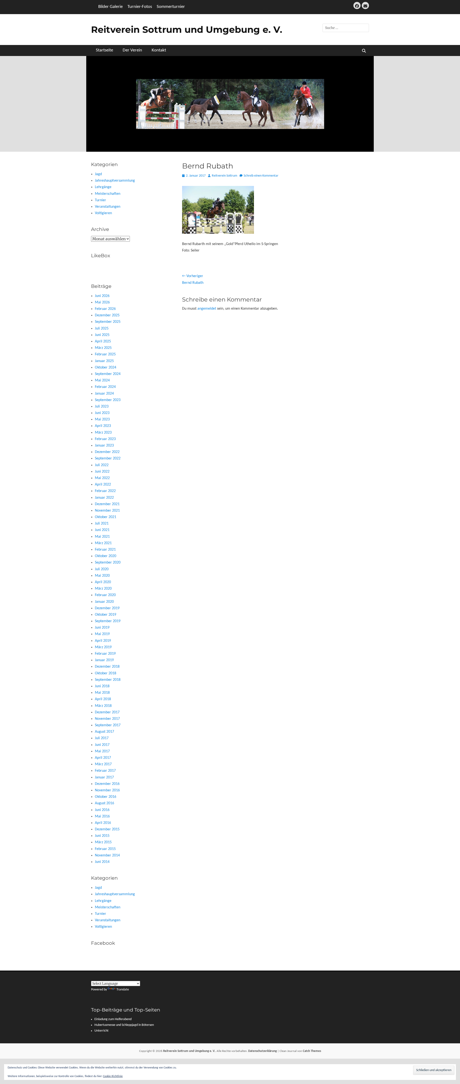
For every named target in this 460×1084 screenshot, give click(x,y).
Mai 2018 (102, 693)
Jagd (98, 174)
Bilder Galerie (110, 7)
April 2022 (103, 484)
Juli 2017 (102, 738)
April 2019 (103, 641)
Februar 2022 (105, 491)
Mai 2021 (102, 537)
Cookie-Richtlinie (113, 1076)
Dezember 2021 (107, 504)
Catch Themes (312, 1051)
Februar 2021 (105, 550)
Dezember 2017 (107, 712)
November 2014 (107, 855)
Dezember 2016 (107, 784)
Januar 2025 (104, 361)
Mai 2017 (102, 751)
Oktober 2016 (105, 797)
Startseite (104, 50)
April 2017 (103, 758)
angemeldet (206, 309)
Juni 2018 (102, 686)
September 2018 (108, 680)
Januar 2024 (104, 394)
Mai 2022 (102, 478)
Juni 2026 (102, 296)
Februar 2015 (105, 849)
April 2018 (103, 699)
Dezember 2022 (107, 452)
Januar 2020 (104, 602)
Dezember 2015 (107, 829)
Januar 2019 (104, 660)
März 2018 (103, 706)
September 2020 (108, 562)
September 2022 (108, 458)
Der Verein (132, 50)
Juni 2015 (102, 836)
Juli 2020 (102, 569)
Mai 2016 (102, 816)
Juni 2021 (102, 530)
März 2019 (103, 647)
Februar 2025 (105, 354)
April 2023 (103, 426)
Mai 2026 (102, 302)
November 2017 (107, 719)
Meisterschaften (107, 194)
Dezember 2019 (107, 608)
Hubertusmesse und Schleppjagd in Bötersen (124, 1025)
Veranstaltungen (107, 207)
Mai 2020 (102, 576)
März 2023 (103, 433)
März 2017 (103, 764)
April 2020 (103, 582)
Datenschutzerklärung (262, 1051)
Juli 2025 (102, 328)
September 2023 (108, 400)
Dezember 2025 (107, 315)
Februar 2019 (105, 654)
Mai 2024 (102, 380)
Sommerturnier (171, 7)
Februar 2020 (105, 595)
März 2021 (103, 543)
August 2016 (104, 803)
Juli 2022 (102, 465)
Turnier (100, 200)
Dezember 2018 (107, 667)
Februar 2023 (105, 439)
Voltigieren (103, 213)
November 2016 (107, 790)
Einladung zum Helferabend (113, 1019)
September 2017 (108, 725)
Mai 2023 (102, 419)
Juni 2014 (102, 862)
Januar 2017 (104, 777)
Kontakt (159, 50)
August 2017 (104, 732)
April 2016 (103, 823)
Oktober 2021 (105, 517)
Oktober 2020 (105, 556)
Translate (122, 989)
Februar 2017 (105, 771)
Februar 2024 (105, 387)
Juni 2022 (102, 472)
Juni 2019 (102, 628)
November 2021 (107, 511)
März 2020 (103, 589)
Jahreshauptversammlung (115, 181)
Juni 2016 (102, 810)
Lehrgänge (103, 187)
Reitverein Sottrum (224, 176)
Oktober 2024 (105, 367)
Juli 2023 (102, 406)
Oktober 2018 (105, 673)
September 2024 (108, 374)
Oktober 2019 (105, 615)
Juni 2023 (102, 413)
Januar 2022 (104, 498)
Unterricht (101, 1031)
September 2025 (108, 322)
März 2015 (103, 842)
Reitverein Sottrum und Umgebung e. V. (186, 29)
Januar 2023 (104, 445)
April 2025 (103, 341)
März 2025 (103, 348)
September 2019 (108, 621)
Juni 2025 (102, 335)
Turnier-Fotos (139, 7)
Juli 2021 (102, 523)
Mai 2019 (102, 634)
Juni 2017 (102, 745)
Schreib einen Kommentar (261, 176)
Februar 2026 (105, 309)
